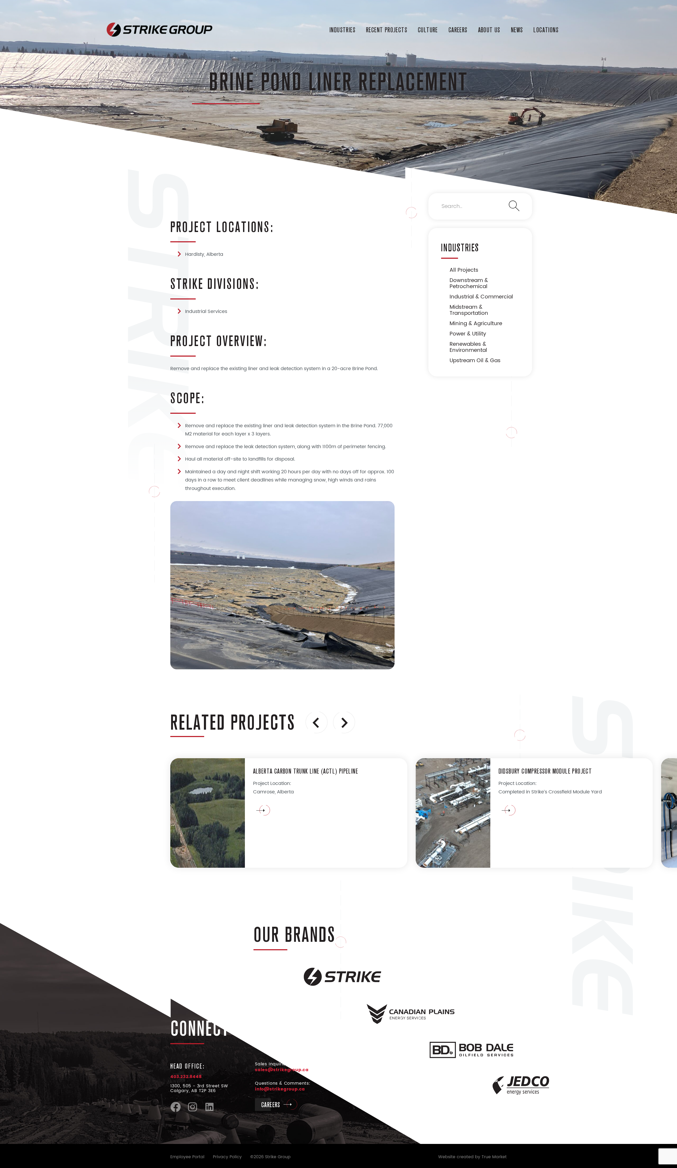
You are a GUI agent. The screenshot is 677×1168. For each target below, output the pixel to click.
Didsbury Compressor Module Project (545, 771)
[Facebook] (175, 1110)
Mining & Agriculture (476, 323)
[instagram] (192, 1110)
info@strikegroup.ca (280, 1089)
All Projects (464, 270)
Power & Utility (468, 334)
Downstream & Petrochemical (469, 283)
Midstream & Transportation (469, 310)
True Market (494, 1156)
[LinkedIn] (209, 1110)
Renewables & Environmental (468, 347)
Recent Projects (386, 29)
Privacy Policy (227, 1156)
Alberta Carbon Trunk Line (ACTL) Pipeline (305, 771)
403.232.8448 (186, 1076)
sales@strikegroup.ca (282, 1069)
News (517, 29)
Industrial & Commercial (481, 297)
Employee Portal (187, 1156)
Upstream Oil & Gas (475, 360)
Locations (546, 29)
